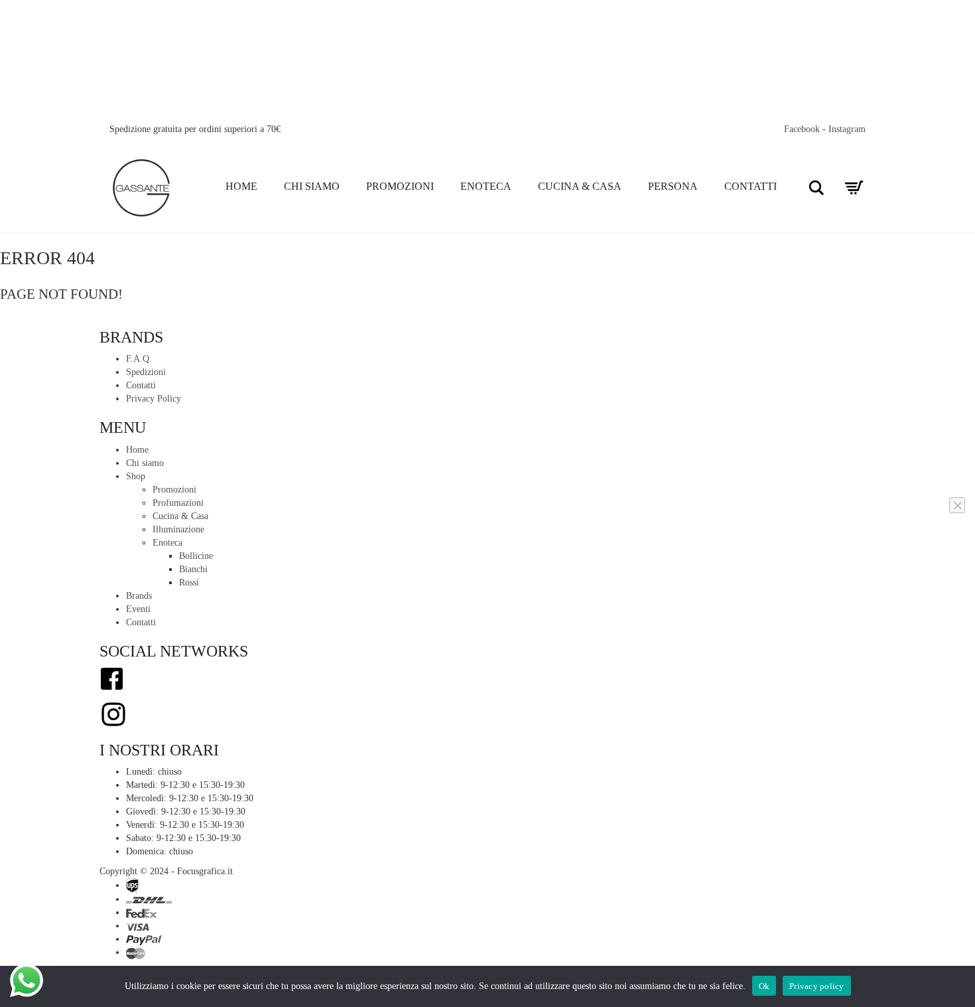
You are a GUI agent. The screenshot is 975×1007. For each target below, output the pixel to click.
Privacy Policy (153, 399)
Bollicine (196, 556)
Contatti (750, 186)
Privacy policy (816, 986)
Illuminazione (178, 529)
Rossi (189, 582)
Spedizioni (146, 372)
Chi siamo (312, 186)
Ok (764, 986)
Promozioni (400, 186)
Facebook (802, 129)
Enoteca (485, 186)
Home (241, 186)
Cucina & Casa (579, 186)
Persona (673, 186)
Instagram (847, 129)
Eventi (138, 609)
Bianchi (193, 569)
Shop (135, 476)
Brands (139, 596)
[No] (957, 505)
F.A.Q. (139, 359)
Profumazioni (178, 503)
